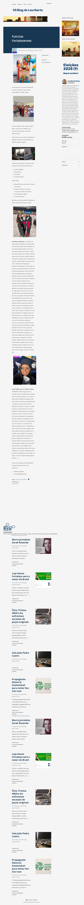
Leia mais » (14, 565)
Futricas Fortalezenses (46, 62)
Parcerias (30, 4)
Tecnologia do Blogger (32, 899)
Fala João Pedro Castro (20, 654)
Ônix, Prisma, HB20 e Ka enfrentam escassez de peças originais (20, 616)
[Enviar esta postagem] (28, 479)
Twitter (24, 4)
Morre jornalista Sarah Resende (21, 541)
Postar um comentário (17, 564)
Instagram (19, 4)
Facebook (14, 4)
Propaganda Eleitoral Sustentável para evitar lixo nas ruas (20, 685)
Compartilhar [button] (45, 55)
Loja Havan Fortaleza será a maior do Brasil (21, 576)
